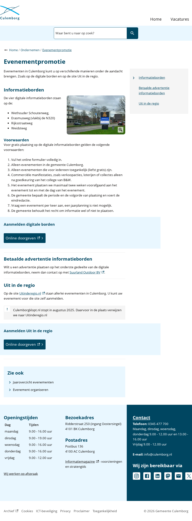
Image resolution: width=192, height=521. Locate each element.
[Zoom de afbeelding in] (96, 114)
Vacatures (180, 19)
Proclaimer (82, 511)
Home (156, 19)
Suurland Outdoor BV (87, 272)
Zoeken (132, 33)
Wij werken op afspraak (21, 474)
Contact (141, 417)
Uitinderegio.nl (32, 293)
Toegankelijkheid (105, 511)
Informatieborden (152, 77)
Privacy (65, 511)
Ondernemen (30, 50)
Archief (11, 511)
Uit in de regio (149, 103)
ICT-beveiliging (46, 511)
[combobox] (90, 33)
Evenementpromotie (57, 50)
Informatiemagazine (82, 461)
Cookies (27, 511)
